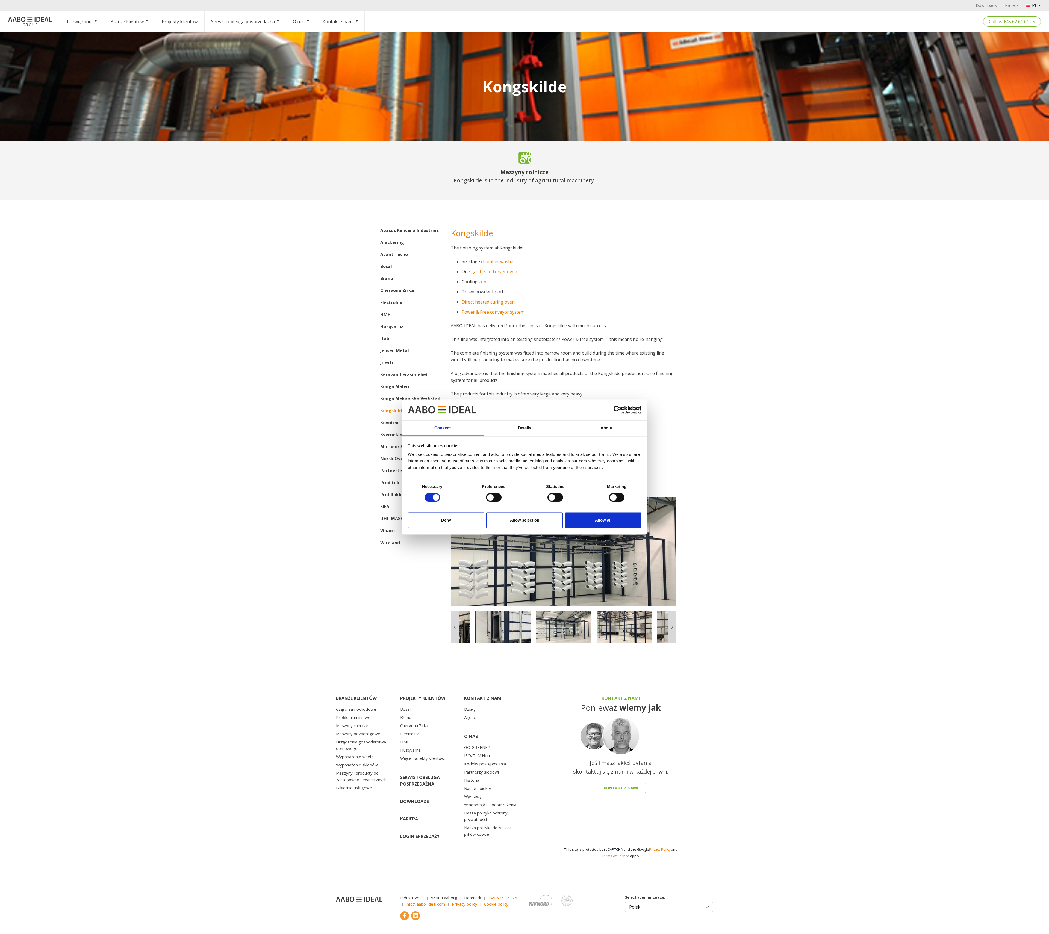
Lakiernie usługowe (354, 787)
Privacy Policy (659, 849)
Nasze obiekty (477, 788)
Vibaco (387, 531)
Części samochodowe (356, 709)
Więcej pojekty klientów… (423, 758)
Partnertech (393, 471)
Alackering (392, 242)
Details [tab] (524, 428)
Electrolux (391, 302)
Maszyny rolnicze (352, 725)
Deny (446, 520)
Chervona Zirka (397, 290)
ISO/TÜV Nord (477, 755)
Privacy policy (464, 904)
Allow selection (524, 520)
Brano (386, 278)
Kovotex (389, 423)
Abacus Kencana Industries (409, 230)
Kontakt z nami (338, 22)
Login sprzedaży (420, 836)
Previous (446, 551)
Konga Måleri (394, 386)
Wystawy (473, 796)
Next (680, 551)
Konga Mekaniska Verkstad (410, 398)
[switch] (494, 497)
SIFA (384, 507)
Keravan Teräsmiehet (404, 374)
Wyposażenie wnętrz (355, 756)
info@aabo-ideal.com (425, 904)
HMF (385, 314)
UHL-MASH (392, 519)
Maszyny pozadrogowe (358, 733)
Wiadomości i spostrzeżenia (490, 804)
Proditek (389, 483)
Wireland (390, 543)
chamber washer (498, 261)
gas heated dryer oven (494, 272)
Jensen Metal (394, 350)
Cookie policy (496, 904)
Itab (384, 338)
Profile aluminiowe (353, 717)
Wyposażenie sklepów (357, 765)
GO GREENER (477, 747)
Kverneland (392, 435)
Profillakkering (396, 495)
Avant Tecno (394, 254)
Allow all (603, 520)
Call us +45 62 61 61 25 (1012, 22)
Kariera (1012, 5)
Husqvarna (392, 326)
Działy (470, 709)
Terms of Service (615, 855)
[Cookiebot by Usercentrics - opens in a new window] (617, 410)
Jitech (386, 362)
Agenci (470, 717)
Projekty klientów (180, 22)
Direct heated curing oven (488, 302)
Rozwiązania (79, 22)
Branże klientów (127, 22)
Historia (471, 780)
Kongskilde (392, 410)
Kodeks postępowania (485, 763)
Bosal (386, 266)
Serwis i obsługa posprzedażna (243, 22)
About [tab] (606, 428)
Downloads (986, 5)
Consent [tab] (442, 428)
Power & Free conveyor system (493, 312)
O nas (299, 22)
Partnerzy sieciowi (481, 772)
